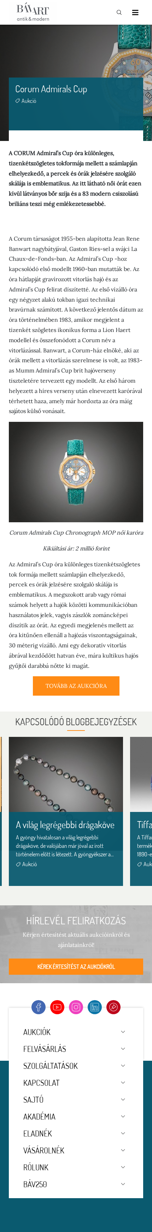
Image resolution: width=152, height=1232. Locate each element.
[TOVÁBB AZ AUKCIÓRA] (76, 693)
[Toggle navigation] (135, 12)
